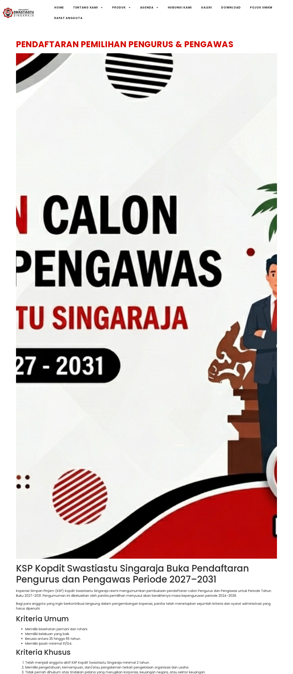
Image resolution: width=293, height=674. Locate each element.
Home (59, 7)
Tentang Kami (85, 7)
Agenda (147, 7)
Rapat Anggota (68, 18)
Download (231, 7)
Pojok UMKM (261, 7)
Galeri (206, 7)
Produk (119, 7)
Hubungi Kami (180, 7)
